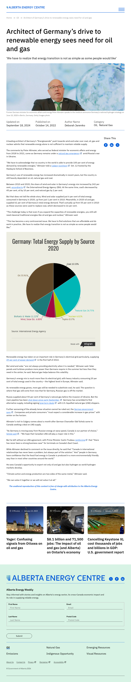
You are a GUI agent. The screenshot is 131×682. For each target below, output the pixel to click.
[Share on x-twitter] (117, 145)
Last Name (12, 617)
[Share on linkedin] (112, 145)
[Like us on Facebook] (117, 579)
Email (69, 604)
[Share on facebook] (106, 145)
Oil (18, 17)
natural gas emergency (68, 153)
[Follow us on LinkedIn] (123, 579)
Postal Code (71, 617)
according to (17, 187)
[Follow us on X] (111, 579)
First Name (13, 604)
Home (9, 17)
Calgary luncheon (59, 165)
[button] (121, 9)
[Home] (25, 7)
